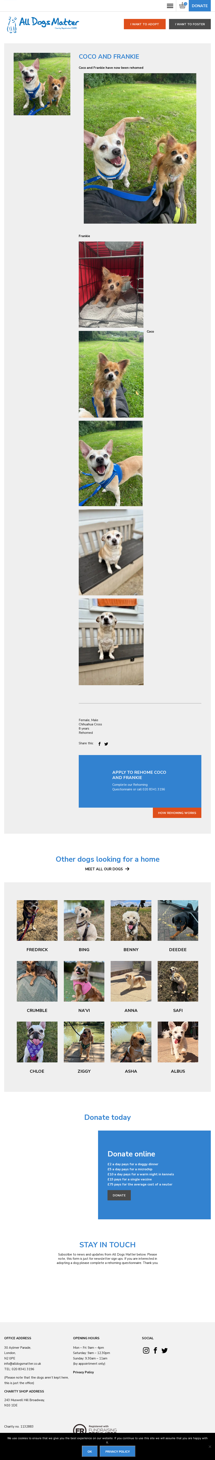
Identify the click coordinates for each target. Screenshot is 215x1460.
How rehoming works (177, 813)
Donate (200, 5)
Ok (90, 1451)
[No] (210, 1446)
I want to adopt (144, 24)
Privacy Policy (83, 1372)
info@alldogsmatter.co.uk (22, 1364)
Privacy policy (117, 1451)
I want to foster (190, 24)
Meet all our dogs (104, 869)
